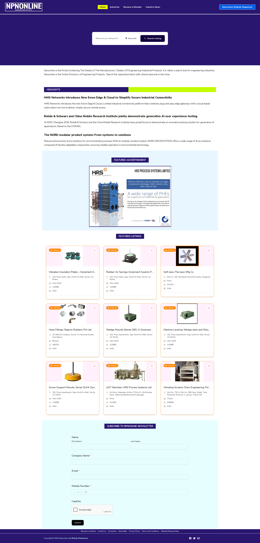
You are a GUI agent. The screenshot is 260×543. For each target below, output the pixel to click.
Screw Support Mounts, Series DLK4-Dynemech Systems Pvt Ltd (84, 387)
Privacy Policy (134, 531)
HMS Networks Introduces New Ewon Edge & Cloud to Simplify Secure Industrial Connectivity (108, 97)
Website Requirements (170, 531)
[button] (237, 7)
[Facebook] (190, 538)
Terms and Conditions (150, 531)
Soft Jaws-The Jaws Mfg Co (179, 272)
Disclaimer (112, 531)
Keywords (132, 38)
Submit (77, 522)
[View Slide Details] (130, 196)
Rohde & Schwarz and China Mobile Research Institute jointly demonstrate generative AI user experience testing (120, 116)
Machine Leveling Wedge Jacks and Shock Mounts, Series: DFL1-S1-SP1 (203, 329)
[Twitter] (194, 538)
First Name (77, 441)
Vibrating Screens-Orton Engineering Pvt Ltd (188, 387)
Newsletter (122, 531)
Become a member (88, 531)
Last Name (135, 441)
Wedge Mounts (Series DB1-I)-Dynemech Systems (134, 329)
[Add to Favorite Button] (94, 251)
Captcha (76, 501)
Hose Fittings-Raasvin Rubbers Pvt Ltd (70, 329)
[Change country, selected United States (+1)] (76, 492)
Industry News (153, 7)
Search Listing (154, 38)
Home (103, 7)
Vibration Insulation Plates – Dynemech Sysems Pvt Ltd (79, 272)
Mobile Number (81, 486)
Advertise (114, 7)
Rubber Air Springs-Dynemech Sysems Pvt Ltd (132, 272)
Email (76, 470)
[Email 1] (198, 538)
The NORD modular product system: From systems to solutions (87, 135)
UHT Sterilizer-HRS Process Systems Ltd (129, 387)
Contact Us (102, 531)
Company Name (81, 455)
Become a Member (132, 7)
